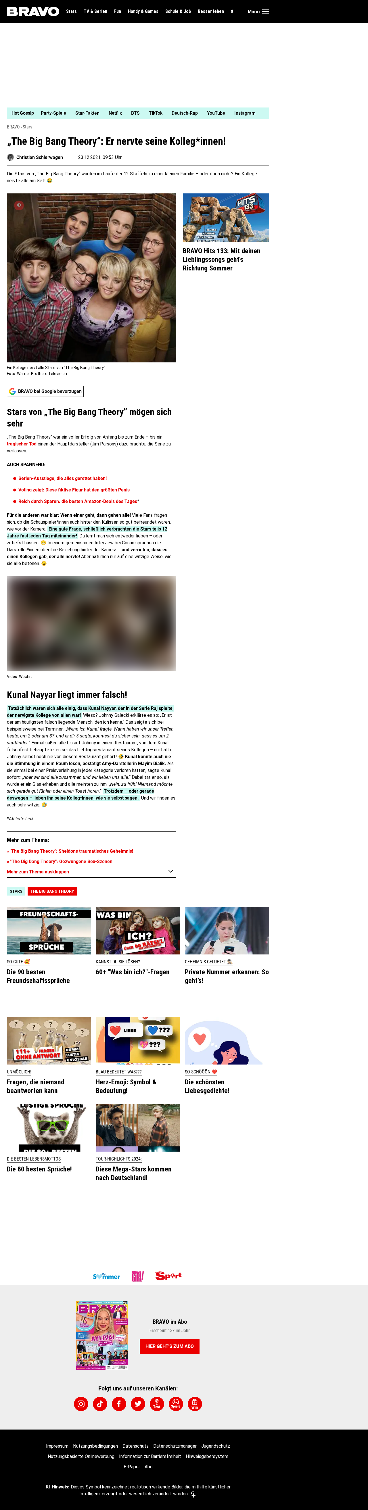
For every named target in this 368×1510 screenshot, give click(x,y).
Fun (117, 11)
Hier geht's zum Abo (169, 1346)
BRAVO (13, 127)
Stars (71, 11)
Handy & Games (143, 11)
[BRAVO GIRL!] (138, 1276)
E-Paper (132, 1466)
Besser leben (211, 11)
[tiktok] (100, 1404)
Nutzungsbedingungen (95, 1446)
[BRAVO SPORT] (169, 1276)
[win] (195, 1404)
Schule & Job (178, 11)
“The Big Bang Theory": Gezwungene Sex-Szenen (61, 861)
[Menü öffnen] (265, 11)
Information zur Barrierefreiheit (150, 1456)
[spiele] (176, 1404)
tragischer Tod (22, 444)
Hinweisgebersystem (207, 1456)
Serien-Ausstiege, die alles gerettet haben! (62, 478)
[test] (157, 1404)
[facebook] (119, 1404)
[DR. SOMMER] (106, 1276)
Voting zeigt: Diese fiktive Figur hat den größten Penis (74, 490)
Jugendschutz (215, 1446)
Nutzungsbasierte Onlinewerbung (81, 1456)
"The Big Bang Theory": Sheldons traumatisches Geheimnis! (71, 851)
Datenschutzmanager (175, 1446)
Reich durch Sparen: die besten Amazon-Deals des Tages (77, 501)
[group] (134, 113)
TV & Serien (95, 11)
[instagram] (81, 1404)
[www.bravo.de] (33, 11)
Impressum (57, 1446)
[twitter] (138, 1404)
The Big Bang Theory (52, 891)
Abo (149, 1466)
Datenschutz (135, 1446)
